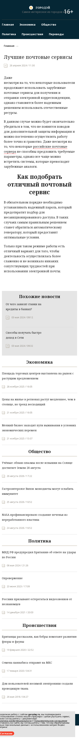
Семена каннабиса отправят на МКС (27, 662)
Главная (9, 45)
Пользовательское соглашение (50, 720)
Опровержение (12, 578)
